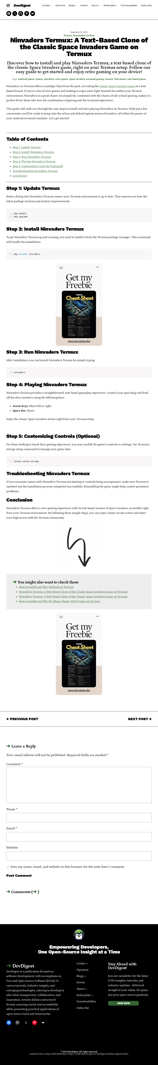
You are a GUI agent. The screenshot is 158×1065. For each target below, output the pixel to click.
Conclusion (19, 175)
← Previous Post (22, 719)
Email (11, 828)
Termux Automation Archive (79, 35)
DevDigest (22, 6)
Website (12, 847)
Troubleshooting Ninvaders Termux (35, 171)
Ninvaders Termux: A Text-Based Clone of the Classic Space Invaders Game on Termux (73, 591)
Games (39, 79)
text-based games (136, 79)
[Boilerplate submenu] (116, 5)
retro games (61, 79)
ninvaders (49, 79)
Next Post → (140, 719)
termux (109, 79)
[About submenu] (99, 5)
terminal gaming (95, 79)
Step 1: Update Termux (26, 147)
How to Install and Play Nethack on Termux (46, 587)
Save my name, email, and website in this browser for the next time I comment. (67, 867)
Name (11, 809)
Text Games (120, 79)
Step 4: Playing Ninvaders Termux (33, 161)
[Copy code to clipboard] (148, 214)
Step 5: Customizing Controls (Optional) (37, 166)
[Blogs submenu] (76, 5)
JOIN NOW (123, 1003)
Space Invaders (77, 79)
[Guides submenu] (51, 5)
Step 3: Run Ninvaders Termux (31, 157)
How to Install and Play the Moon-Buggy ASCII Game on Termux (59, 601)
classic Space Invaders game (117, 86)
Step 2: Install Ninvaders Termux (33, 152)
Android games (26, 79)
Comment (14, 764)
